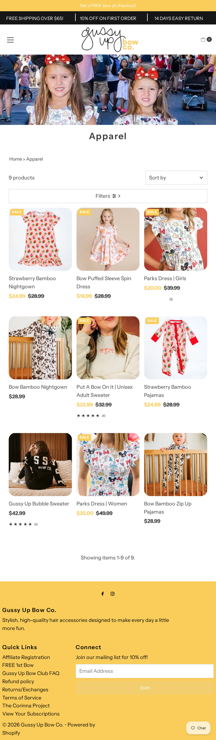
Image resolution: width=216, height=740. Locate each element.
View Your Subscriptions (31, 714)
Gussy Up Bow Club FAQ (30, 673)
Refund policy (18, 681)
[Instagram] (112, 594)
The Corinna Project (26, 706)
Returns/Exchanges (25, 690)
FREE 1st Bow (18, 665)
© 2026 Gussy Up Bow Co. (33, 725)
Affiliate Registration (26, 657)
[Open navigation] (10, 39)
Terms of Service (21, 698)
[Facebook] (103, 594)
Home (15, 159)
